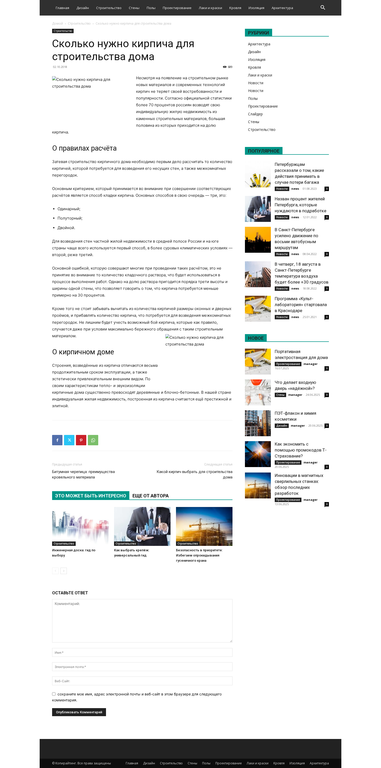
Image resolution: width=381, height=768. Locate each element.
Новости (255, 82)
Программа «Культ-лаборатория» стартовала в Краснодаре (301, 304)
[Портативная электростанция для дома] (258, 362)
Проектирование (177, 7)
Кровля (235, 7)
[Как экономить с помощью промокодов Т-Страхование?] (258, 454)
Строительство (109, 7)
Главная (62, 7)
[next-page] (63, 571)
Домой (57, 23)
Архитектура (282, 7)
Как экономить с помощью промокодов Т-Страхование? (301, 450)
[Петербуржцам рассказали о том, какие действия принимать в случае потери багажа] (258, 174)
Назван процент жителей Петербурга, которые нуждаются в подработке (300, 204)
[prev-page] (55, 571)
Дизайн (82, 7)
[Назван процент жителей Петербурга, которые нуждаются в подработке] (258, 209)
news (295, 189)
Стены (134, 7)
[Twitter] (69, 440)
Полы (151, 7)
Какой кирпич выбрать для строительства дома (194, 474)
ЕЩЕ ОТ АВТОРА (150, 495)
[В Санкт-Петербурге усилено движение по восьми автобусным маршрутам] (258, 240)
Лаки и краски (210, 7)
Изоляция (256, 7)
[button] (322, 8)
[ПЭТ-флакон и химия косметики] (258, 423)
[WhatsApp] (93, 440)
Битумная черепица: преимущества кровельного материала (83, 474)
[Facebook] (57, 440)
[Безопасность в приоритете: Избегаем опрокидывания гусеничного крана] (204, 526)
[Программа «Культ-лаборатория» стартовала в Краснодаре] (258, 309)
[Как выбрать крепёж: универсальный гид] (142, 526)
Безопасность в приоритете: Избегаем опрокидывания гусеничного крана (199, 555)
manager (311, 364)
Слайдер (255, 113)
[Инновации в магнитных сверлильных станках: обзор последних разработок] (258, 485)
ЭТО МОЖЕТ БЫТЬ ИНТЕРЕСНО (90, 495)
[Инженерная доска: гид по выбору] (80, 526)
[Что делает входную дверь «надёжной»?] (258, 392)
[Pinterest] (81, 440)
